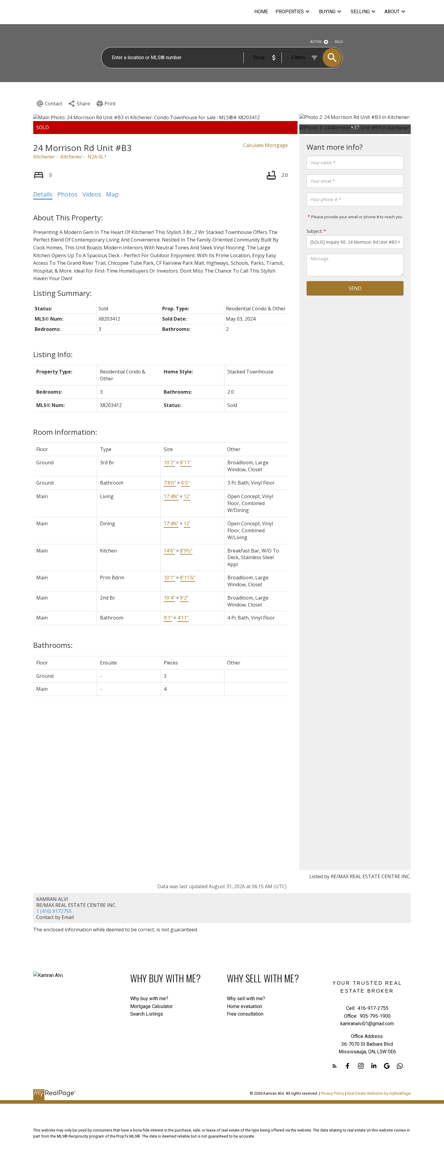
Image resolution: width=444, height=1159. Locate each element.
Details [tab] (43, 194)
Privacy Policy (332, 1093)
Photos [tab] (67, 194)
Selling (360, 11)
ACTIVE (315, 42)
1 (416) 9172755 (54, 911)
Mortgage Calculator (151, 1006)
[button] (334, 1066)
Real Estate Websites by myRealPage (379, 1093)
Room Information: (65, 432)
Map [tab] (112, 194)
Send (355, 288)
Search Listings (146, 1014)
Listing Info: (53, 354)
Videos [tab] (91, 194)
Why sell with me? (246, 998)
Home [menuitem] (261, 11)
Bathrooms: (53, 645)
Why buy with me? (149, 998)
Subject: (315, 231)
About (392, 11)
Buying (327, 11)
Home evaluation (244, 1006)
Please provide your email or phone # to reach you (356, 216)
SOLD (339, 42)
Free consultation (245, 1014)
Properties (289, 11)
